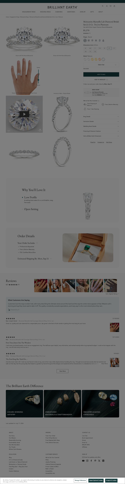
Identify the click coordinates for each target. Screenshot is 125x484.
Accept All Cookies (111, 480)
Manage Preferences (80, 480)
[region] (62, 480)
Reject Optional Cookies (96, 480)
